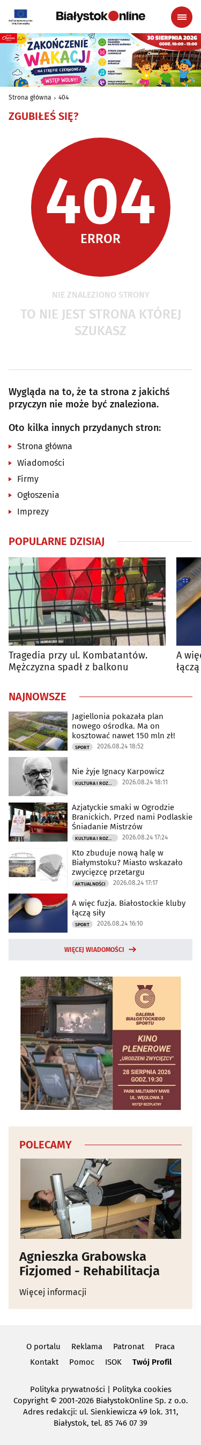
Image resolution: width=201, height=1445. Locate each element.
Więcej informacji (53, 1292)
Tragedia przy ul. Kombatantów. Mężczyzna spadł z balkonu (78, 661)
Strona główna (30, 97)
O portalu (43, 1346)
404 (63, 97)
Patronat (128, 1346)
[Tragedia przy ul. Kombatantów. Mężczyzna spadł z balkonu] (87, 601)
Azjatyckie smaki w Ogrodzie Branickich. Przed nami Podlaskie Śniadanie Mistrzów (132, 817)
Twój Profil (152, 1362)
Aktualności (90, 884)
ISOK (113, 1362)
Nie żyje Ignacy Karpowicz (118, 771)
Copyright (30, 1400)
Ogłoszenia (38, 495)
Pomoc (81, 1362)
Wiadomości (41, 463)
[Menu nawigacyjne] (181, 17)
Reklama (86, 1346)
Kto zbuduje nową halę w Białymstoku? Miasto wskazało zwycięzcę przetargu (127, 862)
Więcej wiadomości (94, 950)
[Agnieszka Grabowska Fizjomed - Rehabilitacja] (100, 1199)
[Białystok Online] (101, 16)
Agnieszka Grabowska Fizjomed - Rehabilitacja (89, 1264)
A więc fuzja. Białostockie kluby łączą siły (128, 908)
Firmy (28, 479)
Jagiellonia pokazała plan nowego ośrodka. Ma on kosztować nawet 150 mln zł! (123, 726)
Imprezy (33, 511)
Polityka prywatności (67, 1389)
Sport (82, 747)
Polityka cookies (142, 1389)
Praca (165, 1346)
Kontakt (44, 1362)
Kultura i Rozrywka (96, 783)
